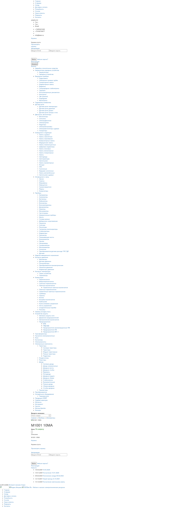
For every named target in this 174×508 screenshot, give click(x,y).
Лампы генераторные (46, 153)
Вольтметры (43, 203)
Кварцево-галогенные (46, 171)
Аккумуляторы (44, 72)
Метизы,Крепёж (40, 408)
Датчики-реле (39, 104)
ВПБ (44, 324)
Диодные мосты (48, 368)
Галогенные (43, 169)
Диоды (41, 362)
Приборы (38, 193)
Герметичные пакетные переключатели (52, 291)
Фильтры (38, 410)
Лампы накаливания (46, 139)
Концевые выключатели (47, 300)
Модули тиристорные (50, 352)
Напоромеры (43, 243)
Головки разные (44, 219)
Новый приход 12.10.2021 (51, 479)
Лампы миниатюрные (46, 151)
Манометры (43, 259)
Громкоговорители (45, 187)
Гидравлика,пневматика (43, 102)
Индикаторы (43, 233)
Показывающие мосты (46, 237)
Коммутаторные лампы (47, 141)
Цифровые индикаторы (47, 147)
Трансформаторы (41, 334)
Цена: (33, 429)
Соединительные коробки (47, 308)
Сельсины (42, 118)
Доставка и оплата (41, 7)
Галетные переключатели (47, 283)
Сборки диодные (48, 386)
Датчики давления (45, 261)
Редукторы (42, 125)
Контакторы (39, 340)
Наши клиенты (40, 13)
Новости (34, 468)
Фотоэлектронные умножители (49, 92)
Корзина (34, 38)
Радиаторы (47, 356)
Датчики (41, 253)
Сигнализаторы (44, 263)
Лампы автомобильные (47, 173)
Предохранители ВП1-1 (51, 332)
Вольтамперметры (45, 205)
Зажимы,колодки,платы (43, 312)
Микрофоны (43, 183)
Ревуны (41, 189)
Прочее (41, 241)
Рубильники (43, 302)
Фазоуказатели (44, 239)
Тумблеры (42, 293)
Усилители (42, 249)
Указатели (42, 223)
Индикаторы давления (46, 269)
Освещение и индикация (43, 133)
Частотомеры (43, 213)
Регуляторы (43, 227)
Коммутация (39, 277)
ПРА (40, 167)
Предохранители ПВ (50, 330)
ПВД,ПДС (46, 326)
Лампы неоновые (45, 149)
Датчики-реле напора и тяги (48, 112)
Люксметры (43, 235)
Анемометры (43, 197)
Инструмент (39, 404)
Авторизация (35, 48)
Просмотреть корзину (35, 45)
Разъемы (42, 310)
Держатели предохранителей (49, 318)
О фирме (38, 3)
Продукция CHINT (41, 398)
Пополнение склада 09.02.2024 (53, 476)
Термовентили (44, 396)
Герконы (42, 295)
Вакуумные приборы (42, 76)
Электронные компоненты (43, 344)
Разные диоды (48, 384)
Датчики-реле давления (47, 108)
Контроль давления (41, 257)
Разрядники (43, 98)
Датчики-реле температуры (48, 106)
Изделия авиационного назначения (47, 255)
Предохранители (44, 322)
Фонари (41, 165)
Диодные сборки (48, 378)
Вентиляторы (43, 116)
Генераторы (43, 131)
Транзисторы (43, 390)
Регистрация (35, 62)
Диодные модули (48, 376)
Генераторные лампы (46, 82)
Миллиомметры (44, 247)
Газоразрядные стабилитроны (49, 88)
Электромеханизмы (45, 127)
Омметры (42, 209)
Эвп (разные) (43, 96)
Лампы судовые (44, 135)
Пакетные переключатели (47, 289)
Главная (38, 1)
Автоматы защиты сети (46, 316)
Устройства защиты (41, 314)
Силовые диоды (48, 364)
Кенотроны (42, 94)
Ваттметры (42, 199)
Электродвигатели (45, 120)
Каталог (34, 64)
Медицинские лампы (46, 143)
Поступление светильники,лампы (54, 482)
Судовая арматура (41, 400)
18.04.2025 (46, 470)
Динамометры (44, 207)
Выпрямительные (49, 382)
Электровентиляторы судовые (49, 129)
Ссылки (37, 11)
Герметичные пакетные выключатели (55, 287)
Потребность (39, 9)
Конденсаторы (44, 358)
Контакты (38, 17)
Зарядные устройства (46, 74)
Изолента (38, 402)
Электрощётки (44, 122)
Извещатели (43, 185)
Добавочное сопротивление (48, 221)
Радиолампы (43, 78)
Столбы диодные (48, 388)
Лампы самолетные (45, 137)
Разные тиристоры (49, 354)
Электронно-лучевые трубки (48, 80)
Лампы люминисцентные (47, 145)
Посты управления (45, 306)
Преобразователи (41, 392)
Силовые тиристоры (49, 348)
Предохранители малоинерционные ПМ (56, 328)
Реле (36, 338)
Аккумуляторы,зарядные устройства (47, 70)
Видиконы (42, 86)
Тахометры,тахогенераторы (48, 229)
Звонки (41, 179)
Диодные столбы (48, 370)
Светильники (43, 161)
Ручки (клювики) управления (48, 304)
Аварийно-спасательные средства (46, 68)
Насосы (37, 406)
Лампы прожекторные (46, 163)
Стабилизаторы (44, 231)
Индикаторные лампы (46, 84)
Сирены (41, 181)
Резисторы (42, 360)
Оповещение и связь (42, 177)
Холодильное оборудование (44, 394)
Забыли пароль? (42, 59)
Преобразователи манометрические (51, 265)
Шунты (41, 217)
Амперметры (43, 195)
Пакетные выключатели (47, 285)
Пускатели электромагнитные (45, 336)
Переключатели (44, 279)
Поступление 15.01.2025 (51, 473)
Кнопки (41, 297)
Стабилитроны (48, 380)
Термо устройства (45, 273)
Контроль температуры (42, 271)
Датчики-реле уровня (46, 110)
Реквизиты (38, 15)
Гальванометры (44, 245)
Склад (37, 5)
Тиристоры (42, 346)
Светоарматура (44, 159)
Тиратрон (42, 90)
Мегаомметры (44, 211)
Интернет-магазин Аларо (17, 485)
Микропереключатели (46, 281)
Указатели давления (46, 267)
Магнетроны (43, 100)
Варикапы (46, 372)
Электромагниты (40, 342)
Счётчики (42, 225)
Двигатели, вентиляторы (43, 114)
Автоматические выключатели (49, 320)
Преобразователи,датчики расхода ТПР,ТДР (54, 251)
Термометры (43, 275)
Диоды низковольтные (50, 366)
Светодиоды (43, 157)
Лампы (41, 155)
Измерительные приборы (47, 215)
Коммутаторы (43, 191)
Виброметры (43, 201)
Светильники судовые (46, 175)
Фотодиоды (47, 374)
